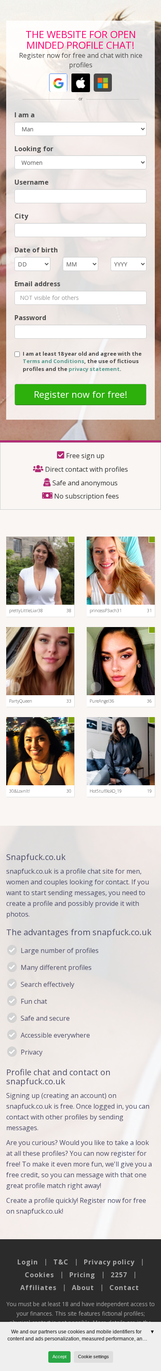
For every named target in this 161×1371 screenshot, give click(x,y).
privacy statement (94, 369)
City (21, 216)
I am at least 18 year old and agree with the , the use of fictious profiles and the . (82, 361)
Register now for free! (80, 394)
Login (27, 1261)
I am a (24, 114)
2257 (119, 1274)
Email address (37, 283)
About (83, 1287)
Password (30, 317)
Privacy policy (109, 1261)
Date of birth (36, 249)
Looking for (33, 148)
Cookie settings (93, 1356)
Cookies (39, 1274)
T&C (61, 1261)
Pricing (82, 1274)
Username (31, 182)
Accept (59, 1356)
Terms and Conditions (53, 361)
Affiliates (38, 1287)
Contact (124, 1287)
